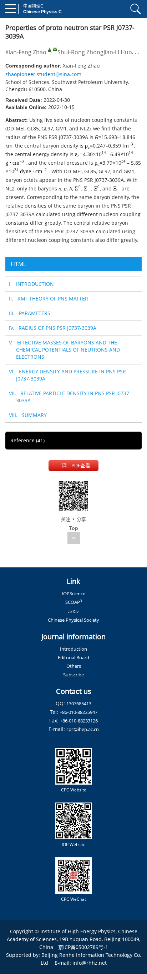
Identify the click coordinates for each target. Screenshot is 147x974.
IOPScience (73, 593)
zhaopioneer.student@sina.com (43, 74)
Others (73, 666)
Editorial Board (73, 657)
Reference (27, 440)
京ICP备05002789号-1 (83, 947)
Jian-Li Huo (117, 52)
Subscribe (73, 674)
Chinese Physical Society (73, 620)
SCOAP (73, 602)
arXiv (73, 611)
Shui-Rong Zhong (80, 52)
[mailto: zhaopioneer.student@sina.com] (54, 49)
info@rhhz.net (89, 962)
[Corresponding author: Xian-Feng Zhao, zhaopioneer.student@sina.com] (49, 50)
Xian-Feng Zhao (25, 52)
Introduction (73, 649)
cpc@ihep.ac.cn (82, 729)
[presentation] (87, 145)
